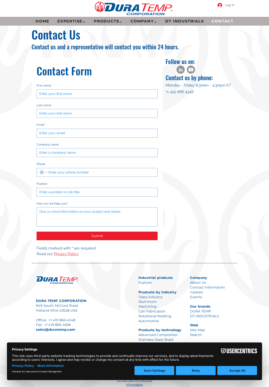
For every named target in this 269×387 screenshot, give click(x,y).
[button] (71, 21)
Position (42, 183)
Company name (49, 144)
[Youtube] (191, 70)
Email (41, 124)
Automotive (148, 321)
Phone (41, 164)
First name (45, 85)
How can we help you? (52, 203)
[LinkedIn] (181, 70)
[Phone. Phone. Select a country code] (43, 172)
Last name (45, 105)
